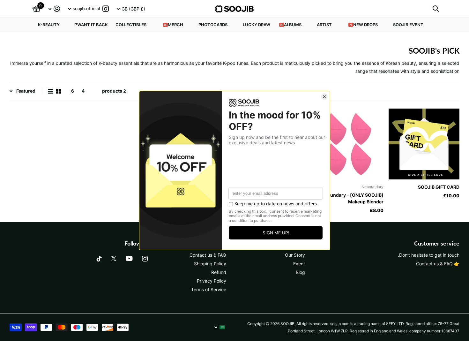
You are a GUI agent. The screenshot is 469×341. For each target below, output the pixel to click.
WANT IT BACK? (91, 24)
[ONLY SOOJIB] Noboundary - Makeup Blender (350, 198)
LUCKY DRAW (256, 24)
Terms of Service (208, 289)
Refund (218, 272)
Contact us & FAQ (434, 263)
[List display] (50, 91)
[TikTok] (99, 258)
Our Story (295, 255)
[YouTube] (129, 258)
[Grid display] (58, 91)
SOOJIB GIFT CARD (438, 187)
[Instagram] (145, 258)
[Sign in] (54, 9)
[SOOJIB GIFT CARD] (424, 144)
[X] (113, 258)
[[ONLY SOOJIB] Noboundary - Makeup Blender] (348, 144)
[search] (436, 9)
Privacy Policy (211, 281)
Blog (300, 272)
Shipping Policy (210, 263)
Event (299, 263)
